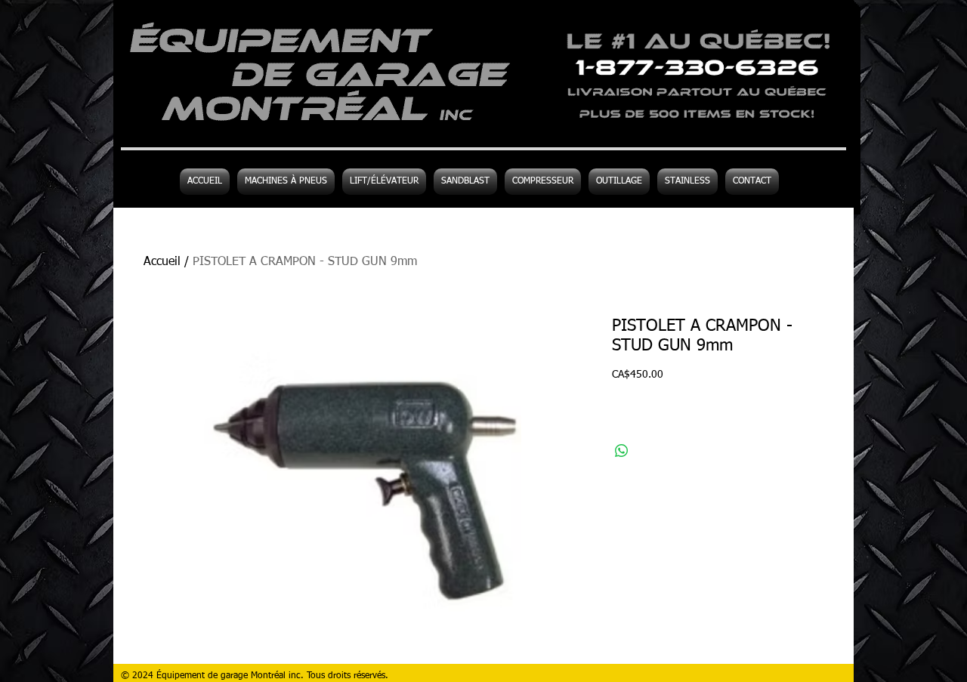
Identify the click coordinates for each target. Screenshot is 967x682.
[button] (619, 181)
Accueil (162, 262)
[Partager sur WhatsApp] (622, 451)
